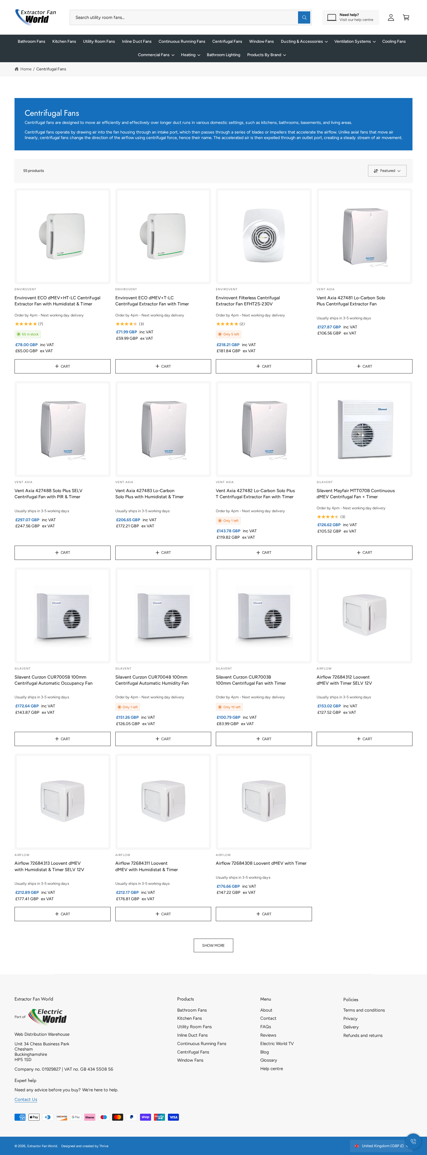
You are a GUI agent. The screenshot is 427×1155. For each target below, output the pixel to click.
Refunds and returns (363, 1035)
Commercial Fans (154, 54)
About (266, 1010)
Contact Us (26, 1099)
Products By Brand (264, 54)
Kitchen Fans (189, 1018)
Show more (213, 945)
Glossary (268, 1060)
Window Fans (190, 1060)
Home (26, 69)
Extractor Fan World (42, 1146)
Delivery (351, 1027)
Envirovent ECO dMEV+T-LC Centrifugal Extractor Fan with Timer (152, 301)
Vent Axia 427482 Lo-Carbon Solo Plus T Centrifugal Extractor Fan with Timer (255, 493)
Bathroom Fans (192, 1010)
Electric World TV (277, 1043)
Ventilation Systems (352, 41)
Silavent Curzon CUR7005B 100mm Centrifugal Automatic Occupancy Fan (54, 680)
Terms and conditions (364, 1010)
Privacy (350, 1018)
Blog (264, 1052)
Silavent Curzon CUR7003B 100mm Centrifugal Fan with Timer (251, 680)
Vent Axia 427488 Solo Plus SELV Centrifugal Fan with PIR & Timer (48, 493)
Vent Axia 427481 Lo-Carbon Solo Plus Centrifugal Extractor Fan (351, 301)
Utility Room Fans (194, 1026)
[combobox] (191, 17)
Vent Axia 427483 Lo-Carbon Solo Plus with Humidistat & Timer (149, 493)
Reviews (268, 1035)
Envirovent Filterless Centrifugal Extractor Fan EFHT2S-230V (248, 301)
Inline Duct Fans (192, 1035)
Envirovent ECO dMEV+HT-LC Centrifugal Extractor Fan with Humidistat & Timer (57, 301)
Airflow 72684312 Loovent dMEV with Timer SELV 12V (344, 680)
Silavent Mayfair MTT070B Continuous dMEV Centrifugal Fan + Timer (356, 493)
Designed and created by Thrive (84, 1146)
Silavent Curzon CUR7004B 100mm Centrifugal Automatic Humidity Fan (152, 680)
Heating (188, 54)
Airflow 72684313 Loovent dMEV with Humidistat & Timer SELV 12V (50, 866)
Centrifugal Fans (51, 69)
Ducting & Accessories (302, 41)
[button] (406, 17)
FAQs (265, 1026)
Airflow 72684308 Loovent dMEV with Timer (261, 863)
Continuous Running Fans (201, 1043)
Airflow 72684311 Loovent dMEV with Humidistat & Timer (146, 866)
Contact (268, 1018)
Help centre (271, 1068)
